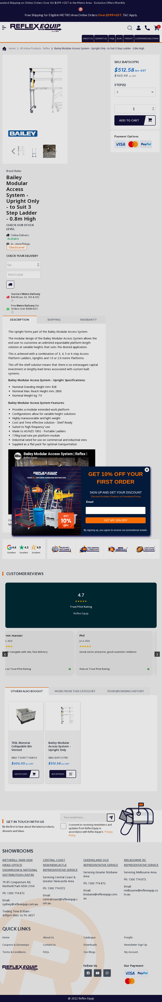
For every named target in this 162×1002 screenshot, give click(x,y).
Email (89, 501)
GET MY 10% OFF (115, 520)
